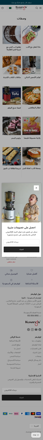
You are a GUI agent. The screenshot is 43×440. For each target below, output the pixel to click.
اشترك (21, 249)
